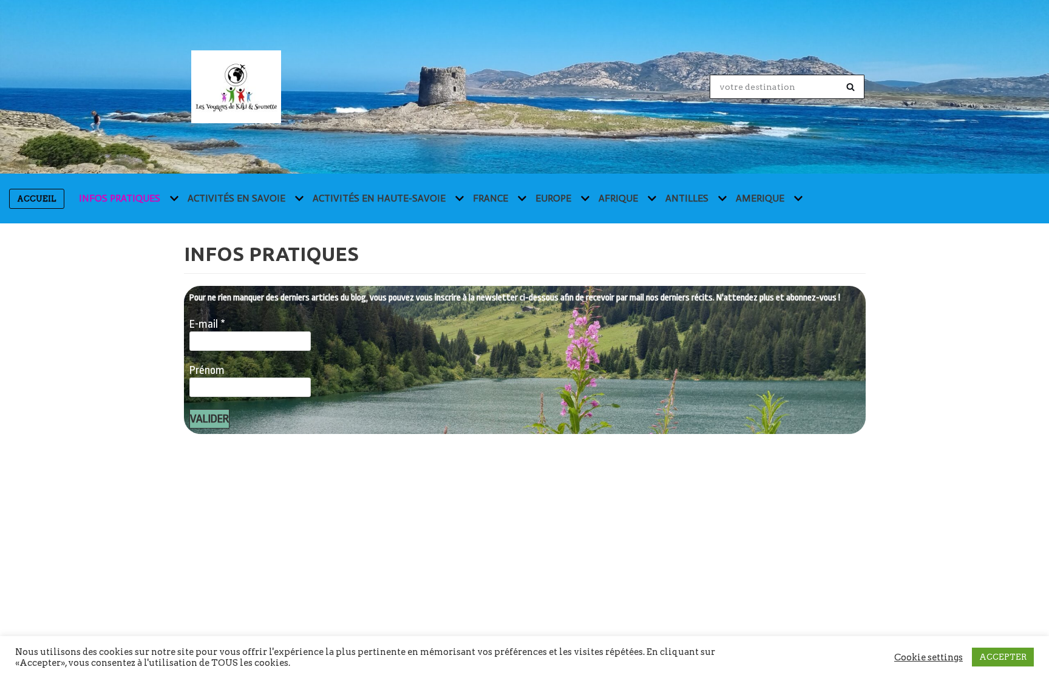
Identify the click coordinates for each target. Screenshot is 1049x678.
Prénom (207, 370)
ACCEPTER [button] (1003, 657)
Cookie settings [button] (928, 657)
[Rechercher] (850, 87)
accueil (36, 198)
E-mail (207, 324)
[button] (172, 198)
